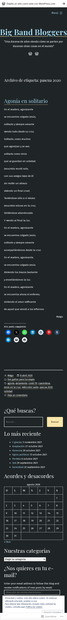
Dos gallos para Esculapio (21, 379)
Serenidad (18, 467)
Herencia (17, 450)
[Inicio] (31, 54)
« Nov (7, 541)
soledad (8, 391)
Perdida (16, 458)
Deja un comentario (17, 395)
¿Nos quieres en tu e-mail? (29, 571)
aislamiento (21, 383)
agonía (10, 383)
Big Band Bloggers (33, 32)
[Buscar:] (23, 422)
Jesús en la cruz (12, 387)
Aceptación (18, 446)
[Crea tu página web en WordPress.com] (33, 3)
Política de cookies (34, 607)
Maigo (10, 375)
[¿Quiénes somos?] (36, 54)
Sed (14, 462)
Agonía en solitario (26, 100)
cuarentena (44, 383)
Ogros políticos (20, 454)
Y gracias (17, 442)
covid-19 (32, 383)
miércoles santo (30, 387)
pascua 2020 (46, 387)
